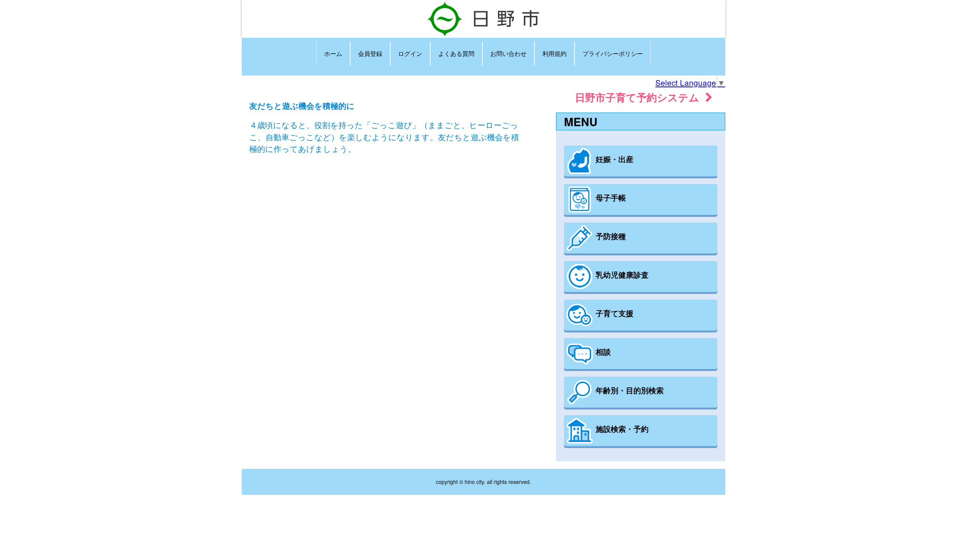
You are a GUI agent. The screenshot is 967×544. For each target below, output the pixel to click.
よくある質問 (456, 53)
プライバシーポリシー (612, 53)
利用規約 (554, 53)
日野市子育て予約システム (640, 97)
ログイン (410, 53)
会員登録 (370, 53)
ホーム (333, 53)
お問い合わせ (508, 53)
